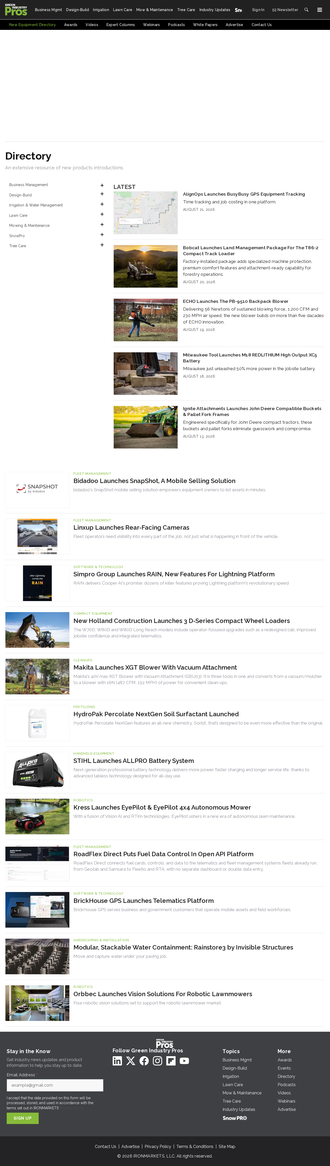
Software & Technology (98, 567)
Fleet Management (92, 474)
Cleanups (82, 660)
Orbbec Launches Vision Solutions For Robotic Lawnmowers (162, 994)
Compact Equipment (93, 613)
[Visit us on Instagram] (157, 1060)
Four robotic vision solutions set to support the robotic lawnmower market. (147, 1002)
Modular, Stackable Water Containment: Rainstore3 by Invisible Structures (183, 947)
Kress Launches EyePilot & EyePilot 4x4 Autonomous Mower (162, 807)
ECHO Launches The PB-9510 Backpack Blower (235, 301)
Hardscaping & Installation (101, 940)
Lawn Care (18, 215)
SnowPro (17, 236)
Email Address (22, 1075)
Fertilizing (84, 707)
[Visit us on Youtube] (184, 1060)
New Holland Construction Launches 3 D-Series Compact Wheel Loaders (181, 620)
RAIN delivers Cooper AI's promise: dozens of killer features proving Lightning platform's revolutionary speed (181, 583)
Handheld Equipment (93, 753)
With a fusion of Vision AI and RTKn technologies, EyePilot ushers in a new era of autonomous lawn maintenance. (184, 816)
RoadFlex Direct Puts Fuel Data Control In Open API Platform (163, 854)
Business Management (28, 185)
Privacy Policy (71, 1108)
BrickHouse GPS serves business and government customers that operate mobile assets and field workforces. (182, 909)
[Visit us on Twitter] (130, 1060)
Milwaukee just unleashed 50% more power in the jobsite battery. (249, 368)
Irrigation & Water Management (36, 205)
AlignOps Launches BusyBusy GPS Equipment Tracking (244, 194)
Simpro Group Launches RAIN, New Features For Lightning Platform (174, 574)
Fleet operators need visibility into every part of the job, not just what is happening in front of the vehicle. (175, 536)
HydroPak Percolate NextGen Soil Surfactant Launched (156, 714)
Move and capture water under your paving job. (120, 956)
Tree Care (17, 246)
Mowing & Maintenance (29, 225)
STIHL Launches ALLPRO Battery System (133, 760)
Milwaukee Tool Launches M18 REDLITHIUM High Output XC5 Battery (250, 357)
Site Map (227, 1146)
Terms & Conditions (194, 1146)
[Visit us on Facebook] (144, 1060)
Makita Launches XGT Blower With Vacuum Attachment (155, 667)
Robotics (83, 800)
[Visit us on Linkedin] (117, 1060)
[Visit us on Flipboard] (171, 1060)
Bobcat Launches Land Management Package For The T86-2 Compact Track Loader (250, 250)
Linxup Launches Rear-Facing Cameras (131, 527)
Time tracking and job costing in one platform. (229, 201)
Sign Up (23, 1118)
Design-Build (20, 195)
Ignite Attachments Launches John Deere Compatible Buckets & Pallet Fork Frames (252, 411)
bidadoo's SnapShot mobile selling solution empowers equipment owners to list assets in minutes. (169, 489)
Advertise (130, 1146)
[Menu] (320, 10)
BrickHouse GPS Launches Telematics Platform (143, 900)
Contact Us (105, 1146)
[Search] (306, 10)
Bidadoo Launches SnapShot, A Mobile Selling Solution (154, 481)
